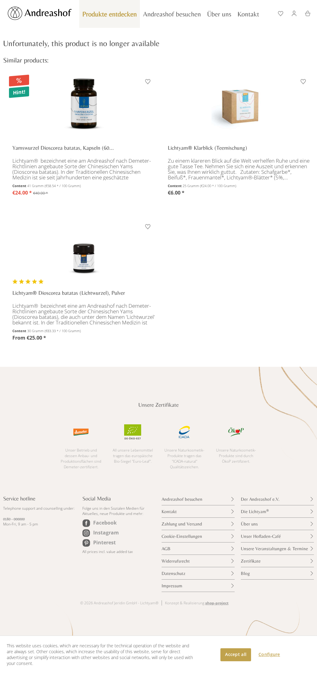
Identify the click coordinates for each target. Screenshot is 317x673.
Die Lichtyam (255, 511)
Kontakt (169, 511)
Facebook (105, 522)
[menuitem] (281, 12)
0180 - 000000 (14, 519)
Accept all (235, 654)
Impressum (172, 585)
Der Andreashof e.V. (260, 499)
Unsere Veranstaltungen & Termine (274, 548)
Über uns (249, 523)
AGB (166, 548)
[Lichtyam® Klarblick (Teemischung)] (239, 104)
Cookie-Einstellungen (182, 536)
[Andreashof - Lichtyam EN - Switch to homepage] (46, 13)
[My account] (294, 12)
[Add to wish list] (148, 82)
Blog (245, 573)
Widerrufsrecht (176, 561)
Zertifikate (251, 561)
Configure (269, 654)
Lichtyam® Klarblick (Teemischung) (207, 147)
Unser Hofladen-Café (261, 536)
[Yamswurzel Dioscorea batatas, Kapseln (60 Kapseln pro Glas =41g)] (83, 104)
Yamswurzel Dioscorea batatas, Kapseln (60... (63, 147)
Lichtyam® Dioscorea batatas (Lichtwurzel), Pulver (68, 292)
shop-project (216, 603)
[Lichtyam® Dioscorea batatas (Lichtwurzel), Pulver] (83, 249)
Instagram (106, 532)
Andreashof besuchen (182, 499)
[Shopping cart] (305, 12)
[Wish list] (281, 12)
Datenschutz (173, 573)
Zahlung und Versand (182, 523)
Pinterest (104, 542)
